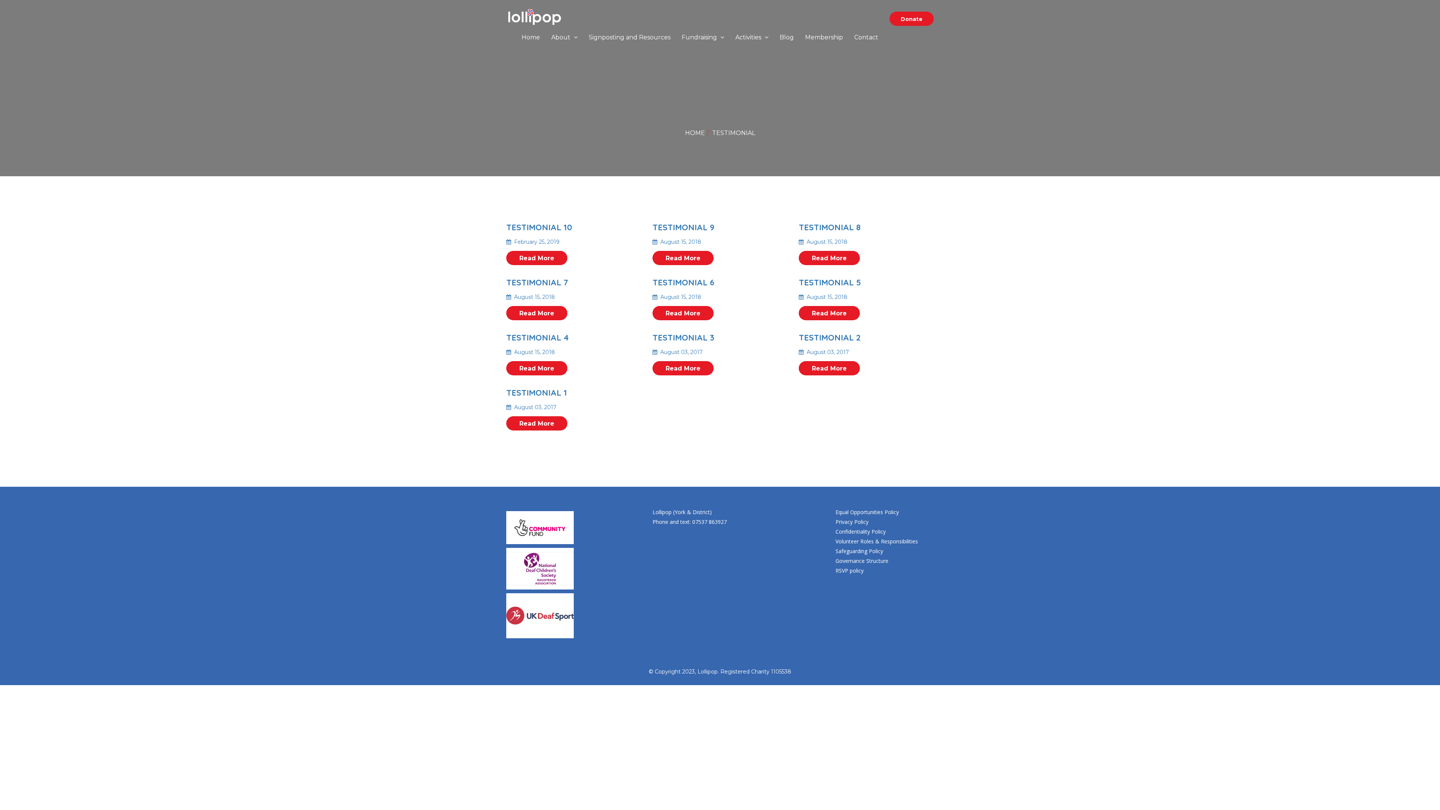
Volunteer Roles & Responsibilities (877, 541)
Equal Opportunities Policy (867, 512)
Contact (866, 37)
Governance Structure (862, 560)
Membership (824, 37)
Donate (911, 19)
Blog (787, 37)
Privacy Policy (852, 521)
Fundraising (700, 37)
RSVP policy (850, 570)
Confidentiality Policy (861, 531)
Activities (749, 37)
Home (531, 37)
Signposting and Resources (629, 37)
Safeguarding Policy (859, 551)
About (561, 37)
